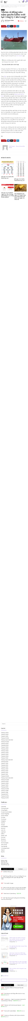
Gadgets (3, 821)
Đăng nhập (4, 860)
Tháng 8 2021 (4, 761)
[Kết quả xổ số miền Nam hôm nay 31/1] (20, 162)
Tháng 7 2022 (4, 747)
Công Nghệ (4, 810)
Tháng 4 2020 (5, 783)
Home (2, 6)
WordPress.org (5, 864)
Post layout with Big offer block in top (14, 993)
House (3, 824)
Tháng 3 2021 (4, 770)
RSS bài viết (4, 862)
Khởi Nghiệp (4, 826)
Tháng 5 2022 (4, 750)
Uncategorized (5, 848)
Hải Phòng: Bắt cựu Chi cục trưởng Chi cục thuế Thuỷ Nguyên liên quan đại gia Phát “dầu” (13, 877)
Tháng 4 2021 (4, 769)
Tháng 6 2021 (4, 765)
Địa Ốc (3, 851)
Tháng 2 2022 (4, 756)
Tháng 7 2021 (4, 763)
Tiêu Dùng (4, 844)
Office (2, 833)
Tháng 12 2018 (5, 788)
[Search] (19, 2)
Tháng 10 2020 (5, 779)
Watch (3, 850)
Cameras (3, 806)
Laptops (3, 832)
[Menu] (1, 2)
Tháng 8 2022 (4, 745)
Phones (3, 837)
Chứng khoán (4, 808)
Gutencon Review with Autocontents (14, 1015)
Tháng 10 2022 (5, 741)
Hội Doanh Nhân (9, 20)
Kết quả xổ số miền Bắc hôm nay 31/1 (7, 177)
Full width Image (8, 883)
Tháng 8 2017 (4, 794)
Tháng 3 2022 (4, 754)
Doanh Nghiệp (5, 813)
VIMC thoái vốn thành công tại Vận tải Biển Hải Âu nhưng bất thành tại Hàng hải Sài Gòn (13, 888)
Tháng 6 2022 (4, 749)
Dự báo (7, 6)
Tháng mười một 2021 (7, 759)
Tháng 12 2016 (5, 796)
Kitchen (3, 828)
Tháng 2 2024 (4, 732)
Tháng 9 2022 (4, 743)
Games (3, 823)
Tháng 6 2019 (4, 787)
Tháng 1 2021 (4, 774)
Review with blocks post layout (12, 1005)
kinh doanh (19, 55)
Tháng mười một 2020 (7, 778)
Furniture (3, 819)
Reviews (3, 839)
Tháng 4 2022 (4, 752)
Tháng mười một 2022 (7, 740)
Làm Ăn (3, 830)
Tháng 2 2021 (4, 772)
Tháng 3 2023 (4, 734)
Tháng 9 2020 (5, 781)
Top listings (4, 846)
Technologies (4, 842)
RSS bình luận (5, 863)
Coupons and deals (6, 812)
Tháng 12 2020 (5, 776)
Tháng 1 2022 (4, 758)
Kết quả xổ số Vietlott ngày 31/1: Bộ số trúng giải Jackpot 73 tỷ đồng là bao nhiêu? (7, 195)
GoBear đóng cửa (8, 871)
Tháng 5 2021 (4, 767)
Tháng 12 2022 (5, 738)
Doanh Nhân (4, 815)
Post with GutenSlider (10, 1011)
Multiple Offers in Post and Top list (14, 987)
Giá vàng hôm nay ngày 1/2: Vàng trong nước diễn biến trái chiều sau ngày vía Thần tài (19, 196)
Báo (5, 76)
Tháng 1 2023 (4, 736)
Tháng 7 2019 (4, 785)
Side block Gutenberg (10, 893)
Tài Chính (3, 841)
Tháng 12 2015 (5, 798)
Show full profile (20, 146)
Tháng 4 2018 (4, 790)
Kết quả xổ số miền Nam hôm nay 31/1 (19, 179)
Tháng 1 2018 (4, 792)
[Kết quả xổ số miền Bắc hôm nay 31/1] (7, 162)
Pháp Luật (4, 835)
